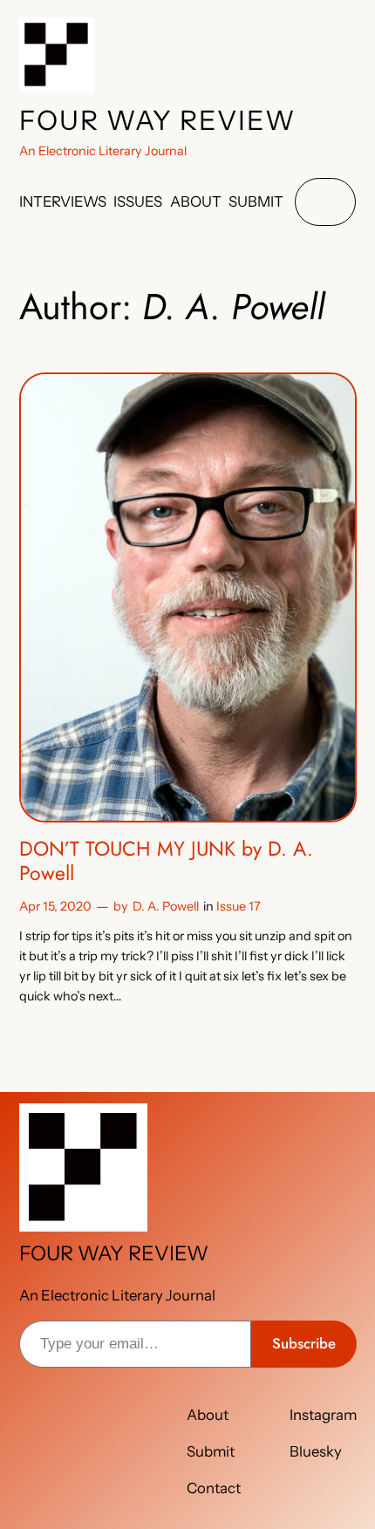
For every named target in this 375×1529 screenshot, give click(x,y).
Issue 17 (238, 906)
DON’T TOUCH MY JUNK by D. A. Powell (166, 861)
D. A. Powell (166, 906)
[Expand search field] (325, 202)
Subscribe (304, 1343)
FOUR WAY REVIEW (158, 120)
